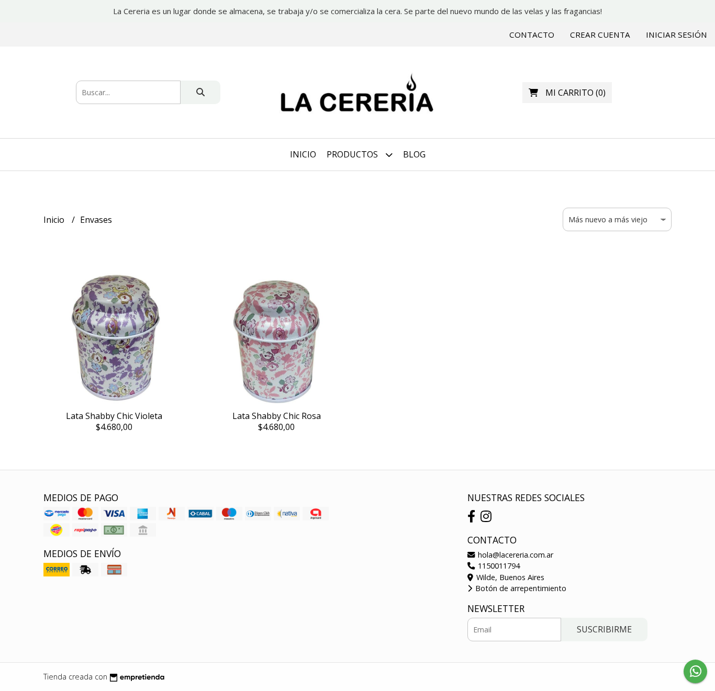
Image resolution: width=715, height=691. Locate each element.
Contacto (531, 34)
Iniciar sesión (676, 34)
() (575, 92)
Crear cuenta (600, 34)
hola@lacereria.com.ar (514, 555)
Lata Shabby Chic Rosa (276, 416)
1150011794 (498, 566)
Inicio (303, 154)
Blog (414, 154)
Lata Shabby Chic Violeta (114, 416)
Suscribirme (604, 629)
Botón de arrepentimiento (519, 588)
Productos (353, 154)
